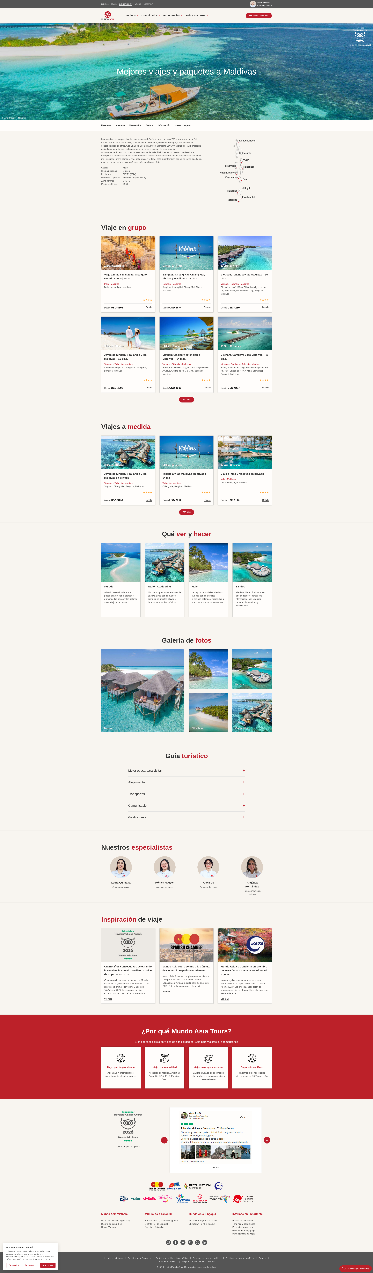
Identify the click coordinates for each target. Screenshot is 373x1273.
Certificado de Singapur (139, 1258)
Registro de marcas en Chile (207, 1258)
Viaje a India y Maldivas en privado (242, 473)
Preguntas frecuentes (242, 1227)
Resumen (106, 125)
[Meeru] (142, 690)
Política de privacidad (242, 1220)
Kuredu (109, 586)
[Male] (208, 668)
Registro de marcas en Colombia (197, 1261)
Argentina (148, 4)
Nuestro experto (183, 125)
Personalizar (14, 1265)
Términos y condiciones (243, 1224)
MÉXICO (138, 4)
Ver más (187, 400)
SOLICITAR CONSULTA (258, 16)
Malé (195, 586)
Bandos (240, 586)
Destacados (135, 125)
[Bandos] (252, 668)
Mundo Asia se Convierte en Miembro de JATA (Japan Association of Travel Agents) (244, 970)
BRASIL (114, 4)
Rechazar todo (31, 1265)
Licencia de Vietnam (113, 1258)
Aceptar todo (48, 1265)
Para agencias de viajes (243, 1233)
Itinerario (120, 125)
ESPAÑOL (105, 4)
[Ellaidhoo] (208, 712)
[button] (164, 1140)
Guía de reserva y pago (243, 1230)
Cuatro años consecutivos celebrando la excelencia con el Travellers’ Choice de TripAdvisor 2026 (128, 970)
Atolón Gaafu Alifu (159, 586)
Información (164, 125)
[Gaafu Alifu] (252, 712)
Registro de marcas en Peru (240, 1258)
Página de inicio (9, 118)
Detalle (149, 307)
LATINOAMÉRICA (125, 4)
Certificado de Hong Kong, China (172, 1258)
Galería (149, 125)
